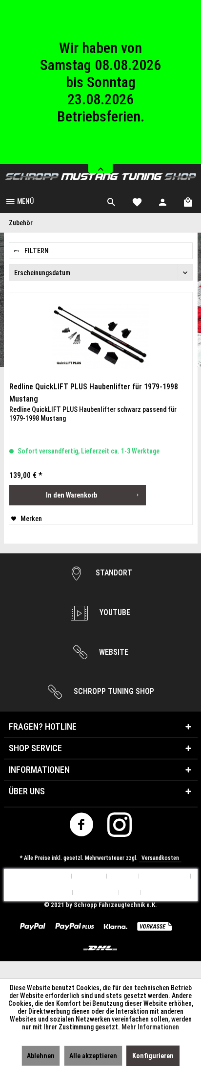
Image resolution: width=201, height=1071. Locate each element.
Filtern (36, 251)
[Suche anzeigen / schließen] (111, 201)
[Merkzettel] (137, 201)
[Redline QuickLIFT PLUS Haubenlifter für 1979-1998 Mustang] (100, 336)
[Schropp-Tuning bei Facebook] (81, 827)
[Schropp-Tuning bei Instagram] (119, 827)
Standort (113, 572)
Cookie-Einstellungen (37, 876)
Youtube (114, 612)
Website (112, 652)
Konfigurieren (153, 1056)
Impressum (161, 892)
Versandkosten (160, 858)
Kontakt (123, 876)
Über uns (89, 876)
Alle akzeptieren (93, 1056)
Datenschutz (96, 892)
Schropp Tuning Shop (113, 691)
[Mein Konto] (163, 201)
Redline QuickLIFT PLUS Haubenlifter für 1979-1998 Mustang (93, 393)
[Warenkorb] (189, 201)
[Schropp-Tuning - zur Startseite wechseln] (100, 176)
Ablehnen (41, 1056)
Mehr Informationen (150, 1027)
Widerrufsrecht (46, 892)
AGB (130, 892)
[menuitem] (19, 201)
